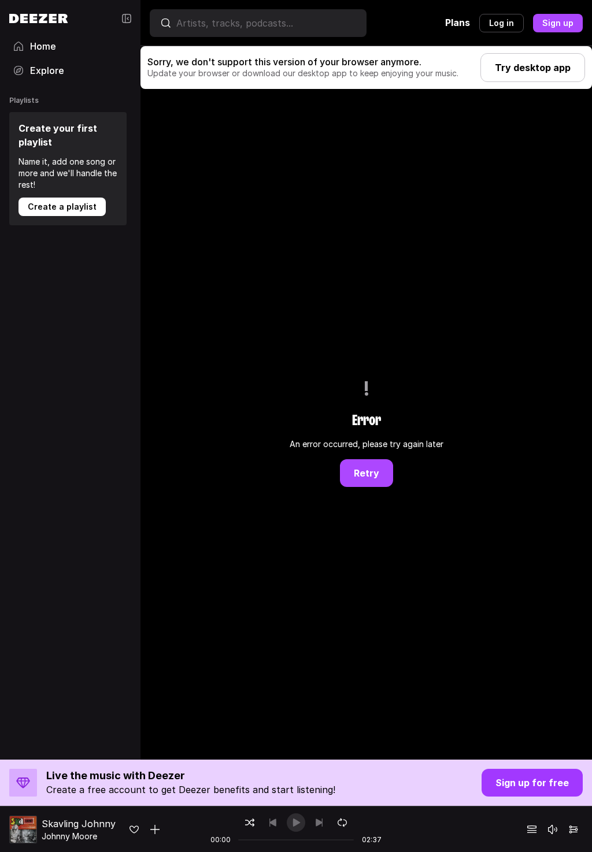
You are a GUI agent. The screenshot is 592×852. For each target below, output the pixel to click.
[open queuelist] (532, 829)
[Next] (319, 822)
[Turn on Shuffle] (249, 822)
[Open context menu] (155, 829)
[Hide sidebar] (126, 18)
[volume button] (552, 829)
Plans (457, 22)
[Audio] (573, 829)
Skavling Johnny (79, 823)
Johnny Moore (69, 836)
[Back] (273, 822)
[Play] (296, 822)
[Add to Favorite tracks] (134, 829)
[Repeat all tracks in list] (342, 822)
